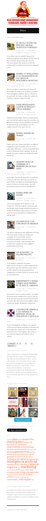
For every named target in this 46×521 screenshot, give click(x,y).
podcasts (23, 470)
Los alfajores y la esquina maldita (24, 253)
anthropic (9, 439)
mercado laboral (11, 470)
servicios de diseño (26, 475)
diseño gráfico (15, 441)
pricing (21, 472)
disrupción (11, 445)
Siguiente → (12, 346)
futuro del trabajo (31, 449)
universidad (12, 479)
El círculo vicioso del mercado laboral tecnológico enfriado (26, 45)
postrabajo (29, 470)
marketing (28, 467)
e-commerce (21, 444)
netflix (18, 470)
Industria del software (18, 459)
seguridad (34, 472)
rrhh (27, 472)
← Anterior (11, 343)
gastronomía (22, 451)
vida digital (25, 479)
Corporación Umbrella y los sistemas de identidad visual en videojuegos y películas (27, 313)
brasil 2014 (28, 439)
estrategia (30, 447)
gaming (10, 452)
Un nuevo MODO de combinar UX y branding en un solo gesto (26, 165)
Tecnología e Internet (30, 53)
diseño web (28, 442)
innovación (34, 459)
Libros (8, 86)
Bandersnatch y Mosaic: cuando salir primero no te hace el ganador (27, 283)
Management (19, 53)
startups (17, 477)
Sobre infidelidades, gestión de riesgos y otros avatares (25, 107)
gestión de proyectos (15, 454)
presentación (12, 472)
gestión (32, 452)
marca (19, 467)
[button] (13, 392)
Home (8, 37)
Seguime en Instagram (23, 420)
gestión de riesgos (27, 454)
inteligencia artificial (22, 461)
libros (26, 464)
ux (18, 479)
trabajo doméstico (24, 477)
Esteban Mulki (15, 37)
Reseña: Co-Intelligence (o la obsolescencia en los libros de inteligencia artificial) (27, 77)
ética (32, 479)
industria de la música (24, 457)
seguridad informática (12, 475)
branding (20, 439)
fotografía (23, 449)
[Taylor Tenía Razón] (23, 13)
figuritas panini (13, 449)
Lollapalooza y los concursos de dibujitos (27, 222)
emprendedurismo (16, 447)
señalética (11, 477)
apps (15, 439)
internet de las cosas (15, 464)
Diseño (9, 174)
